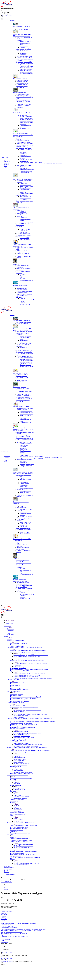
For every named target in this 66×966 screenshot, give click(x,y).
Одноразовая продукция (23, 233)
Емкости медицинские (22, 253)
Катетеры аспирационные (23, 27)
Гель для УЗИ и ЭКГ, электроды (22, 251)
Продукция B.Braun (21, 292)
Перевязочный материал (20, 78)
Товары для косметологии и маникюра (21, 778)
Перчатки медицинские (19, 92)
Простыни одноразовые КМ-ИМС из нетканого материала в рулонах (24, 59)
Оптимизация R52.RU (7, 961)
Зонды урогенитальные (26, 186)
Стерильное (23, 54)
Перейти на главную (6, 911)
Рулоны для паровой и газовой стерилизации (26, 171)
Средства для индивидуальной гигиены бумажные (24, 114)
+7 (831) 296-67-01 (7, 15)
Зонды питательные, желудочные (25, 198)
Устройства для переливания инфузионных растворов (24, 294)
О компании (4, 157)
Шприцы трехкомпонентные (25, 303)
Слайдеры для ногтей (26, 214)
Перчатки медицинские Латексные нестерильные (23, 100)
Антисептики (23, 217)
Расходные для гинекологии (24, 191)
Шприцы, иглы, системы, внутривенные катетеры (20, 286)
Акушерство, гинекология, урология (24, 754)
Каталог (12, 20)
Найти (2, 964)
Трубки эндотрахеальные (23, 29)
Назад (10, 627)
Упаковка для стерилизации (24, 165)
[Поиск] (2, 615)
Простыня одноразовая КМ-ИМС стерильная (26, 68)
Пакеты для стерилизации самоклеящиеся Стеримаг (27, 168)
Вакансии (6, 163)
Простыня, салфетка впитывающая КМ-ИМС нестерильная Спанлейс (26, 72)
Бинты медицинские (22, 80)
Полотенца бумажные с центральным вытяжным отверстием (26, 122)
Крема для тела (24, 230)
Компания (3, 913)
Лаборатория (20, 254)
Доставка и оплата (40, 163)
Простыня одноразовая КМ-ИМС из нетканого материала (24, 62)
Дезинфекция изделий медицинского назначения (26, 151)
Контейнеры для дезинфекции (24, 143)
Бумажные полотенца (26, 116)
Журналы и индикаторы (23, 223)
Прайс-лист (4, 937)
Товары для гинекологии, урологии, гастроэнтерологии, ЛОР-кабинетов (23, 178)
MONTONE (23, 212)
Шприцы (18, 297)
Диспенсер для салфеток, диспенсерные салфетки (26, 118)
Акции (54, 163)
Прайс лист (36, 163)
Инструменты (20, 225)
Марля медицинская (22, 83)
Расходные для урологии (26, 193)
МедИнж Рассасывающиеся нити (26, 279)
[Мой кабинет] (1, 11)
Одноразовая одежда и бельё (24, 56)
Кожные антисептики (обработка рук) (26, 160)
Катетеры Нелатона (25, 188)
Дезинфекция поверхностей (23, 154)
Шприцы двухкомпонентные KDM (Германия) (27, 300)
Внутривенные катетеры (23, 288)
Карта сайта (5, 166)
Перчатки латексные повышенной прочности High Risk (24, 97)
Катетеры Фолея (24, 189)
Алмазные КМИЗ (24, 238)
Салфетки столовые (25, 128)
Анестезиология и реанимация (21, 26)
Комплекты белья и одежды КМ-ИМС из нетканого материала (24, 39)
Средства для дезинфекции (23, 148)
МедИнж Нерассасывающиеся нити (25, 276)
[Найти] (2, 19)
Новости (6, 164)
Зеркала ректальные (25, 196)
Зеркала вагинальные (25, 185)
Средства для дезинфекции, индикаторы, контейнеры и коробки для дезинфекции (23, 135)
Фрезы (18, 236)
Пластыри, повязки (21, 84)
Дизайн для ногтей (21, 213)
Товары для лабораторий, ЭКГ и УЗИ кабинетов (23, 825)
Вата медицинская (21, 81)
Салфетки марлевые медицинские (22, 86)
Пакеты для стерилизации (23, 235)
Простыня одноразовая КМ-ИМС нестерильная (26, 65)
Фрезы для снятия (25, 239)
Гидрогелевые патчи (25, 227)
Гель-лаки (19, 210)
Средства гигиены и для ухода (21, 112)
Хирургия (22, 47)
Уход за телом (23, 232)
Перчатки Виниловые (22, 94)
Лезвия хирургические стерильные (22, 266)
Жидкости (19, 216)
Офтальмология (24, 46)
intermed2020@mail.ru (6, 882)
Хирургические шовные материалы (23, 844)
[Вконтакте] (4, 885)
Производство (48, 163)
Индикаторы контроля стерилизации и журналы (23, 141)
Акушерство (23, 183)
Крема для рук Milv (25, 229)
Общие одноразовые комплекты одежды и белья (25, 43)
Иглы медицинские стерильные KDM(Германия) (24, 290)
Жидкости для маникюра (26, 222)
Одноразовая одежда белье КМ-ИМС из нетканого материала (23, 50)
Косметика (19, 226)
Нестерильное (23, 53)
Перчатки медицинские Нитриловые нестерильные (24, 103)
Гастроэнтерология (21, 195)
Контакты (59, 163)
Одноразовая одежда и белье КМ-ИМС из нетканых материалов (22, 35)
